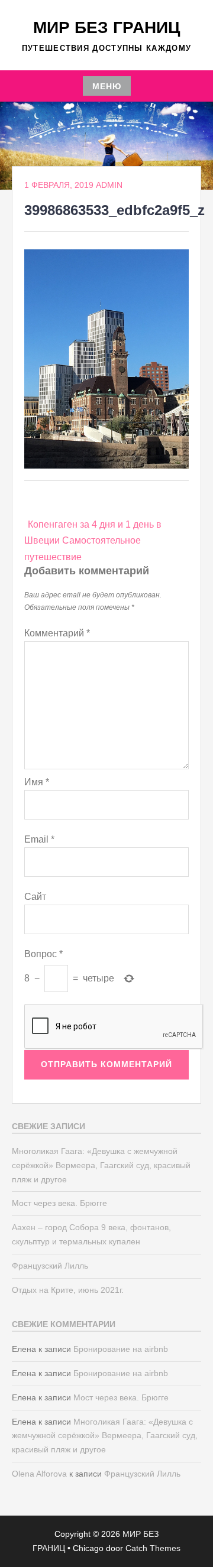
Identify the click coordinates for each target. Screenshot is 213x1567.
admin (109, 185)
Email (39, 839)
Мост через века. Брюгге (59, 1203)
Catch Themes (152, 1548)
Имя (36, 782)
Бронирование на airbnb (120, 1349)
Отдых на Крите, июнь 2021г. (68, 1290)
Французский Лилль (50, 1265)
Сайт (35, 897)
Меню (106, 86)
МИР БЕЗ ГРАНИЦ (106, 27)
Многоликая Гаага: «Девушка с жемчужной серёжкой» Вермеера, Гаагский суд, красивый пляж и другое (101, 1165)
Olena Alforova (39, 1473)
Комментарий (57, 633)
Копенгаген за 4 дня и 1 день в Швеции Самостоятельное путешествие (93, 540)
